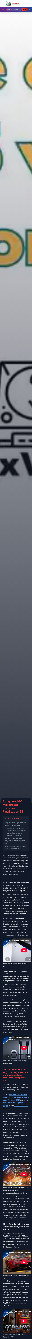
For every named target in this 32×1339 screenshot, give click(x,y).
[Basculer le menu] (2, 4)
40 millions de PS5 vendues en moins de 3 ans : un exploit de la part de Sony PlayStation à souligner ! (15, 823)
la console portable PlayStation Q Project (15, 1102)
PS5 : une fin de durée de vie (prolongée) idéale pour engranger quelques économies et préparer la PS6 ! (15, 841)
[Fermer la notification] (29, 9)
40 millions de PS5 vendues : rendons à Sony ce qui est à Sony (15, 847)
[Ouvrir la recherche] (29, 4)
